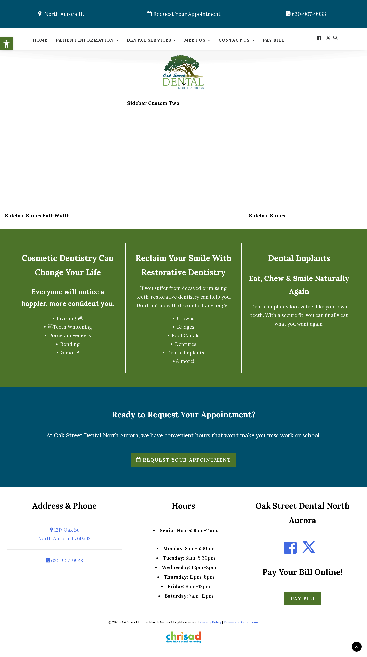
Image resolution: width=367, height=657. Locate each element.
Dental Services (149, 40)
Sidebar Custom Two (153, 103)
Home (40, 40)
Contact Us (234, 40)
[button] (6, 43)
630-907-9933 (308, 14)
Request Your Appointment (186, 14)
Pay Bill (273, 40)
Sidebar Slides (267, 215)
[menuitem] (40, 41)
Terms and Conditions (241, 622)
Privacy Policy (210, 622)
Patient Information (85, 40)
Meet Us (195, 40)
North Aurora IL (62, 14)
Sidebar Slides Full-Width (37, 215)
